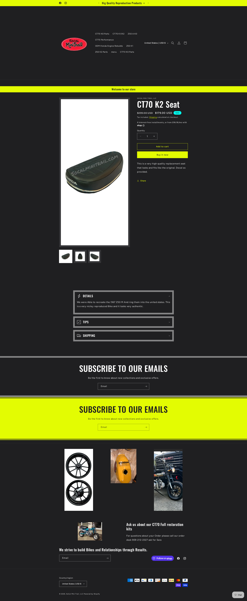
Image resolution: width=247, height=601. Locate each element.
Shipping (153, 117)
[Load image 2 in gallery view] (80, 256)
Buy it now (162, 155)
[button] (173, 43)
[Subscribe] (146, 386)
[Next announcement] (148, 3)
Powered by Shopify (92, 594)
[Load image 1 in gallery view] (65, 256)
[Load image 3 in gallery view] (94, 256)
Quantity (141, 131)
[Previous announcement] (99, 3)
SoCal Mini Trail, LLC (74, 594)
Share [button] (143, 181)
